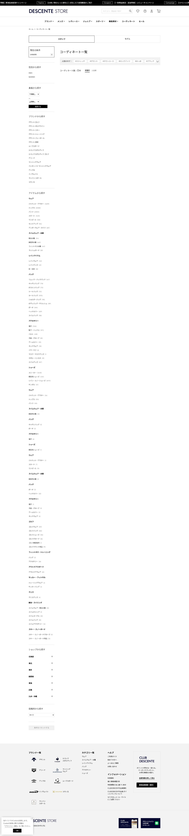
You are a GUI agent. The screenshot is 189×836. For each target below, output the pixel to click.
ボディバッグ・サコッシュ (40, 303)
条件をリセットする (41, 728)
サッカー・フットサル (37, 577)
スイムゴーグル (36, 616)
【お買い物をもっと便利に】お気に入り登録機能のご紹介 (61, 3)
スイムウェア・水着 (36, 233)
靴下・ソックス (37, 330)
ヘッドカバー (36, 311)
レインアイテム (34, 256)
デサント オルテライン (36, 126)
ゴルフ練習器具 (36, 543)
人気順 (94, 70)
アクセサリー (34, 321)
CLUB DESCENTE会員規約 (117, 788)
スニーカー (35, 373)
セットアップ (36, 224)
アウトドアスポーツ (36, 567)
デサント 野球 (33, 142)
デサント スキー (34, 130)
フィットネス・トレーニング (39, 552)
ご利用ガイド (112, 756)
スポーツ (99, 21)
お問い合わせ (112, 766)
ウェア (31, 198)
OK (17, 831)
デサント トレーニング (36, 134)
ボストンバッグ (36, 287)
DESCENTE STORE (48, 11)
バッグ (31, 274)
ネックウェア (35, 346)
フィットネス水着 (37, 246)
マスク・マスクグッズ (38, 354)
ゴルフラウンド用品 (37, 547)
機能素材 (112, 21)
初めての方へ (112, 760)
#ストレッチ (80, 61)
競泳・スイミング (35, 603)
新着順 (87, 70)
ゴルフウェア (36, 527)
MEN (30, 73)
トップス (35, 208)
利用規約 (111, 778)
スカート (35, 216)
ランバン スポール (35, 178)
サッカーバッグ (36, 587)
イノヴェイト (33, 174)
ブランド (48, 21)
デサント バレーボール (36, 138)
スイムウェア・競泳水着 (39, 608)
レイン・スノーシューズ (40, 381)
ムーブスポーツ (34, 146)
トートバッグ (36, 291)
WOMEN (32, 77)
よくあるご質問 (113, 763)
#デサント (94, 61)
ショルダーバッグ (37, 299)
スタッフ (61, 39)
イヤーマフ (34, 350)
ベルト (33, 334)
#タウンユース (108, 61)
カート (156, 11)
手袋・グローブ (36, 338)
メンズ (60, 21)
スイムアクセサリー (37, 624)
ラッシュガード (36, 250)
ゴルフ (31, 522)
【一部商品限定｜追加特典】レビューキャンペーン (124, 3)
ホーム (31, 29)
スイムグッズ (36, 362)
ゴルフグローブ (36, 539)
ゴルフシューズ (36, 535)
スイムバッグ (36, 315)
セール (142, 21)
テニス (31, 592)
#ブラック (150, 61)
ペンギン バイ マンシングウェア (40, 166)
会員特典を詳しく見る (147, 778)
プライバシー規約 (11, 826)
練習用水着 (35, 242)
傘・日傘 (34, 269)
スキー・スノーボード (37, 629)
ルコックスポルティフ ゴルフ (39, 154)
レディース (73, 21)
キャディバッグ (36, 284)
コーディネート (128, 21)
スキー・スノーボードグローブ (41, 634)
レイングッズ (35, 265)
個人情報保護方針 (114, 781)
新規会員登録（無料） (147, 785)
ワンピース (35, 220)
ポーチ (33, 307)
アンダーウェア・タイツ (40, 228)
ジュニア (87, 21)
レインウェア (36, 261)
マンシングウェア (35, 162)
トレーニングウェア (37, 583)
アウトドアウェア (37, 572)
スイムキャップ (36, 612)
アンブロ (32, 170)
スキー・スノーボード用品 (40, 638)
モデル (127, 39)
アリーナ (32, 158)
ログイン (149, 11)
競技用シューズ (37, 377)
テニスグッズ (35, 597)
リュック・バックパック (40, 280)
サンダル (34, 385)
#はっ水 (138, 61)
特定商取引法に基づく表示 (117, 785)
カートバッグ (36, 295)
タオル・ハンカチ (37, 358)
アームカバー (35, 342)
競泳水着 (34, 238)
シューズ (32, 367)
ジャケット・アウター (39, 204)
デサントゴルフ (34, 122)
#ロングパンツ (124, 61)
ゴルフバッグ (36, 531)
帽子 (33, 326)
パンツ (34, 212)
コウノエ (32, 182)
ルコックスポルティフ (36, 150)
